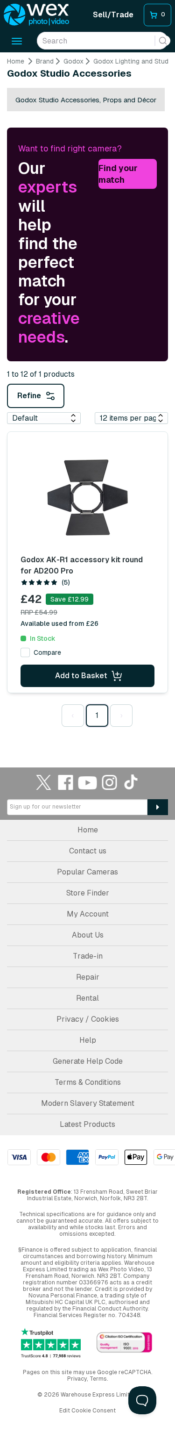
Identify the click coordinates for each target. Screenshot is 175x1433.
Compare (47, 652)
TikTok (131, 782)
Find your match (118, 174)
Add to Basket (81, 675)
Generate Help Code (88, 1061)
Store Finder (87, 892)
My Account (88, 914)
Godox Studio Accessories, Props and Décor (85, 100)
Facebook (66, 782)
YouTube (87, 782)
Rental (87, 998)
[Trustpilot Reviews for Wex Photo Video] (51, 1343)
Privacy (77, 1379)
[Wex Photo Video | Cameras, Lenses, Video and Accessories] (36, 15)
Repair (87, 977)
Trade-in (88, 956)
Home (15, 61)
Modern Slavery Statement (87, 1103)
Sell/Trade (113, 14)
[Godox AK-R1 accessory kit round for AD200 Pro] (88, 497)
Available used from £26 (59, 623)
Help (87, 1040)
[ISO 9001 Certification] (124, 1343)
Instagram (109, 782)
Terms (98, 1379)
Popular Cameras (87, 871)
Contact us (87, 850)
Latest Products (87, 1124)
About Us (88, 935)
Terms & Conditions (88, 1082)
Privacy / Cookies (87, 1019)
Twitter (44, 782)
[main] (87, 396)
